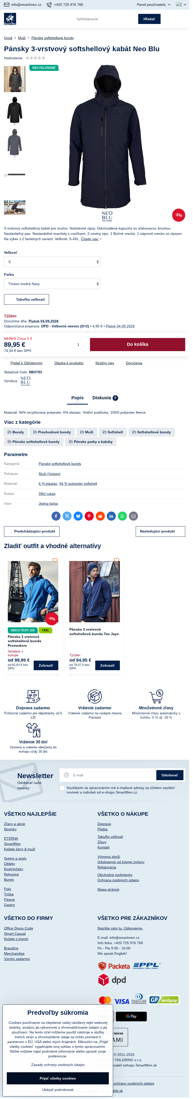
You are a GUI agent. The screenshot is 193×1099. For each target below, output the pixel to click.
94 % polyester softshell (78, 484)
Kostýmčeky (13, 869)
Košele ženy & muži (19, 849)
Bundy (9, 880)
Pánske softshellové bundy (60, 464)
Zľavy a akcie (14, 824)
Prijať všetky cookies (58, 1078)
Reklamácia (107, 867)
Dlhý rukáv (47, 494)
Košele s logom (16, 939)
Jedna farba (48, 503)
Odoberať (170, 775)
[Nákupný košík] (171, 19)
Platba (103, 829)
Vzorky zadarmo (17, 959)
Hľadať (149, 19)
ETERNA (11, 838)
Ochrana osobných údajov (118, 880)
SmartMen (12, 844)
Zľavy (102, 842)
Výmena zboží (109, 857)
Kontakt (104, 847)
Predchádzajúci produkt (34, 531)
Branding (11, 948)
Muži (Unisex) (50, 474)
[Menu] (183, 19)
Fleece (9, 899)
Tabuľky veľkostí (110, 837)
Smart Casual (15, 934)
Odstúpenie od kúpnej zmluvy (121, 862)
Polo (7, 889)
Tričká (9, 894)
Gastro (9, 905)
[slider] (35, 58)
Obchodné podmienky (115, 875)
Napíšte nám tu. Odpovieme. (120, 928)
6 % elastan (48, 484)
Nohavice (11, 874)
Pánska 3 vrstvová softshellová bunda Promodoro (24, 641)
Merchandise (14, 953)
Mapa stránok (108, 889)
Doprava (104, 824)
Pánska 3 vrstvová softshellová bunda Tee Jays (94, 631)
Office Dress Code (18, 928)
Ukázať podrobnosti (57, 1090)
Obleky (9, 864)
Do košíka (137, 344)
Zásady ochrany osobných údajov (127, 1083)
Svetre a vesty (15, 858)
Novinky (10, 829)
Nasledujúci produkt (157, 531)
